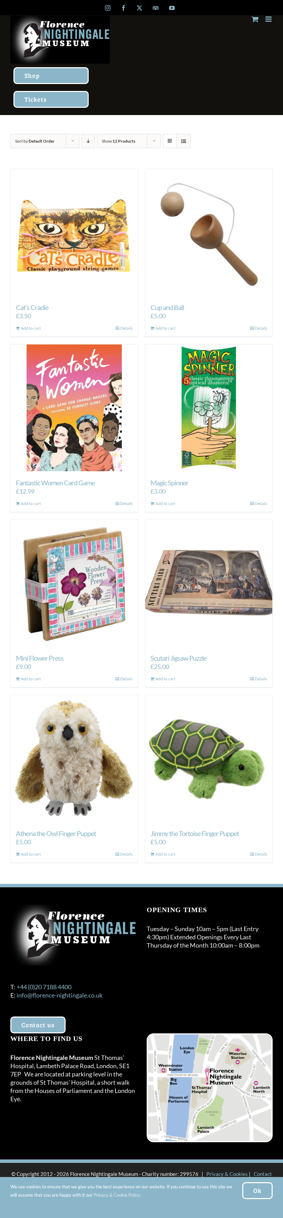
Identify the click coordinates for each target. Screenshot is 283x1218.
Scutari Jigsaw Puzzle (178, 658)
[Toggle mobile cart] (255, 19)
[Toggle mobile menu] (269, 19)
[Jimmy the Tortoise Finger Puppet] (208, 758)
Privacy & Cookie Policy (117, 1195)
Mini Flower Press (40, 658)
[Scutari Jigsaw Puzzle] (208, 583)
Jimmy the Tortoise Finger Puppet (194, 833)
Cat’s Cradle (32, 307)
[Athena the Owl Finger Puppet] (74, 758)
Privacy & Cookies (227, 1174)
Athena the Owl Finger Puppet (56, 833)
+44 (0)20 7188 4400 (44, 987)
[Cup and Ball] (208, 232)
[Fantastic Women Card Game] (74, 407)
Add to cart (31, 328)
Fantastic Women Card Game (55, 482)
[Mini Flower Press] (74, 583)
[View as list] (183, 141)
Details (126, 328)
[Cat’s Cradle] (74, 232)
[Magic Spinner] (208, 407)
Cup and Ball (167, 307)
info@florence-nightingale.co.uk (60, 995)
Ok (257, 1190)
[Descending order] (88, 141)
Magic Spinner (169, 482)
